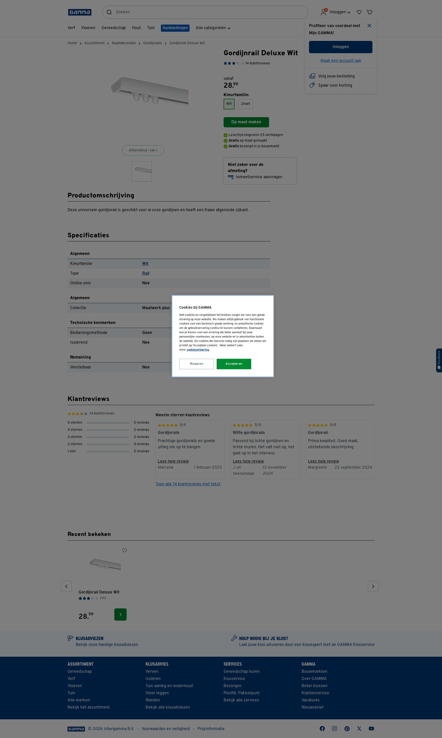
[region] (223, 336)
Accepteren (234, 363)
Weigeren (197, 363)
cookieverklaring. (198, 349)
